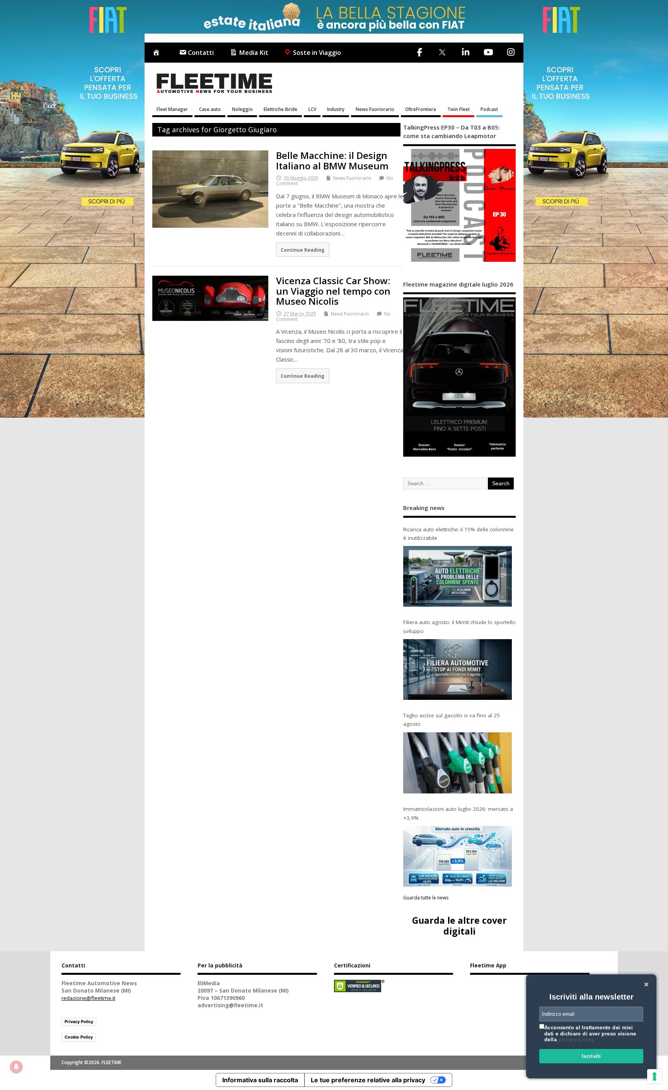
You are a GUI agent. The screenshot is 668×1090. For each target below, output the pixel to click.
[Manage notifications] (16, 1067)
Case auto (210, 109)
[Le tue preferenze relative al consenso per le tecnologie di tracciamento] (654, 1076)
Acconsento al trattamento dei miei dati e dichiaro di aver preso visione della (590, 1033)
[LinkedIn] (465, 52)
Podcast (489, 109)
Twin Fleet (458, 109)
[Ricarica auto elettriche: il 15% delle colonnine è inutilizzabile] (457, 576)
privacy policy (576, 1039)
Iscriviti (591, 1056)
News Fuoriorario (375, 109)
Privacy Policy (79, 1021)
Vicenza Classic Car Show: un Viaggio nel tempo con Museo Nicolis (333, 290)
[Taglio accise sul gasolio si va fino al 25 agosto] (457, 763)
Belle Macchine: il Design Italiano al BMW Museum (332, 160)
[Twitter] (442, 53)
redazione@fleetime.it (88, 997)
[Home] (158, 53)
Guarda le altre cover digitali (459, 925)
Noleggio (242, 109)
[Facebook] (420, 52)
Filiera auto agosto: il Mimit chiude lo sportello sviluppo (459, 626)
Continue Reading (302, 250)
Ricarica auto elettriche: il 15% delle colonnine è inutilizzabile (458, 533)
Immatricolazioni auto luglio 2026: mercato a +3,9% (458, 813)
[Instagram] (511, 52)
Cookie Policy (79, 1037)
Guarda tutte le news (425, 897)
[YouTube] (488, 52)
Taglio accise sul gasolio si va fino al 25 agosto (451, 719)
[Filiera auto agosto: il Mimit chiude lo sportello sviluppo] (457, 669)
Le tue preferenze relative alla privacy (368, 1080)
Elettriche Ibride (280, 109)
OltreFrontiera (420, 109)
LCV (312, 109)
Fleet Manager (172, 109)
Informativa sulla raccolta (260, 1080)
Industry (335, 109)
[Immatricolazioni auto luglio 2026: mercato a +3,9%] (457, 856)
